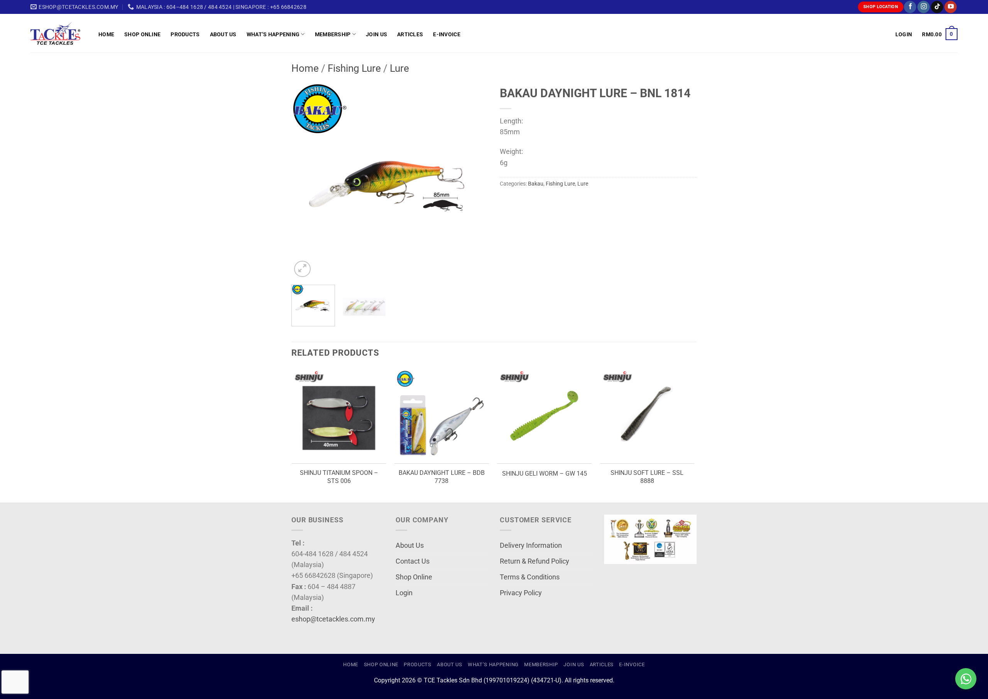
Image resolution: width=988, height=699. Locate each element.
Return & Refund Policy (534, 561)
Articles (410, 34)
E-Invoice (446, 34)
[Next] (475, 180)
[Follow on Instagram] (923, 7)
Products (185, 34)
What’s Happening (273, 34)
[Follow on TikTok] (937, 7)
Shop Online (142, 34)
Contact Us (413, 561)
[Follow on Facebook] (910, 7)
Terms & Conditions (530, 577)
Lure (399, 68)
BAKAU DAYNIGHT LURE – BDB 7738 (442, 477)
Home (106, 34)
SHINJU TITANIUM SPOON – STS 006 (339, 477)
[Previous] (305, 180)
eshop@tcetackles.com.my (333, 619)
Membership (333, 34)
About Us (223, 34)
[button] (903, 34)
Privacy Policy (521, 593)
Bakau (535, 184)
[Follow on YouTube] (950, 7)
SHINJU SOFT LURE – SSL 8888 (647, 477)
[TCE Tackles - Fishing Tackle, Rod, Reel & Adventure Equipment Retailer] (58, 33)
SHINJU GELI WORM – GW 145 (544, 473)
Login (404, 593)
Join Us (376, 34)
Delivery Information (531, 545)
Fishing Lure (354, 68)
